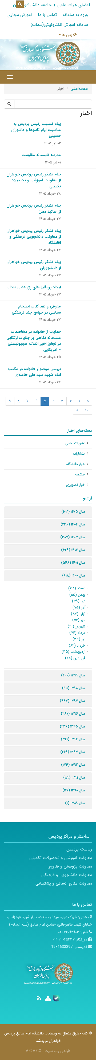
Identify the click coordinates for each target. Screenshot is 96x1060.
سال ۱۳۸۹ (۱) (75, 803)
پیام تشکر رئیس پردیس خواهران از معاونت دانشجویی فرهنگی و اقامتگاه (33, 237)
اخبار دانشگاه (76, 464)
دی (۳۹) (78, 601)
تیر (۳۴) (79, 639)
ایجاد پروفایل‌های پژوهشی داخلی (33, 287)
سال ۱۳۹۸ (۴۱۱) (73, 688)
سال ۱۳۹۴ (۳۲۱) (73, 739)
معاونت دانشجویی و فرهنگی (66, 875)
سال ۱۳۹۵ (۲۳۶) (72, 726)
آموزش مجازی (19, 14)
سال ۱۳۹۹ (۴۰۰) (73, 675)
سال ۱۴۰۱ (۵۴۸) (73, 563)
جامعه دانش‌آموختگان (32, 5)
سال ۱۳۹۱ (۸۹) (74, 777)
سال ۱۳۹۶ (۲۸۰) (73, 714)
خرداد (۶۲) (77, 645)
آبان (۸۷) (78, 614)
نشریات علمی (75, 443)
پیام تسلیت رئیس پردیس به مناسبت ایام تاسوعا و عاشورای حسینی (36, 130)
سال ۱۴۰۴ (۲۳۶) (73, 524)
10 (87, 410)
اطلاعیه (80, 474)
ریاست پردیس (79, 849)
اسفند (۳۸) (76, 588)
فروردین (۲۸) (75, 658)
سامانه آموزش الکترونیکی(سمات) (59, 24)
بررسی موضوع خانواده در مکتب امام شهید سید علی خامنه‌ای (34, 372)
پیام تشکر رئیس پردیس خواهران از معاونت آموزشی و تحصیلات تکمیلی (33, 180)
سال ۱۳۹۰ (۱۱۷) (73, 790)
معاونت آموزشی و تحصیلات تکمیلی (60, 857)
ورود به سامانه (75, 14)
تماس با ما (47, 14)
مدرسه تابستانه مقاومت (41, 155)
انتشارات (79, 454)
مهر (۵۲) (78, 620)
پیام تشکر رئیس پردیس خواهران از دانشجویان (33, 265)
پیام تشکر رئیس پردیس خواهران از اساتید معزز (33, 208)
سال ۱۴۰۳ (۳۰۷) (72, 537)
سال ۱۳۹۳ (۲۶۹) (72, 752)
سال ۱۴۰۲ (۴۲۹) (73, 550)
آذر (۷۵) (79, 607)
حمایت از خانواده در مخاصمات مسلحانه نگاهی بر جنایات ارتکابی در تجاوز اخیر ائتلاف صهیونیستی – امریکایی (33, 340)
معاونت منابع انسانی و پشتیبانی (63, 883)
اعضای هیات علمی (73, 5)
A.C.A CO (33, 1051)
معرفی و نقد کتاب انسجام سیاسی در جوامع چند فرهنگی (36, 309)
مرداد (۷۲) (77, 633)
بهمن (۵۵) (77, 595)
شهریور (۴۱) (76, 626)
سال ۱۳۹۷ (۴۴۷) (72, 701)
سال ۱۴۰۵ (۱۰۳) (73, 512)
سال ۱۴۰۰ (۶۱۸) (73, 575)
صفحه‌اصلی (79, 89)
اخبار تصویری (76, 485)
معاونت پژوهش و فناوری (69, 866)
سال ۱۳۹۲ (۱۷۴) (73, 765)
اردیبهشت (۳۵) (73, 652)
